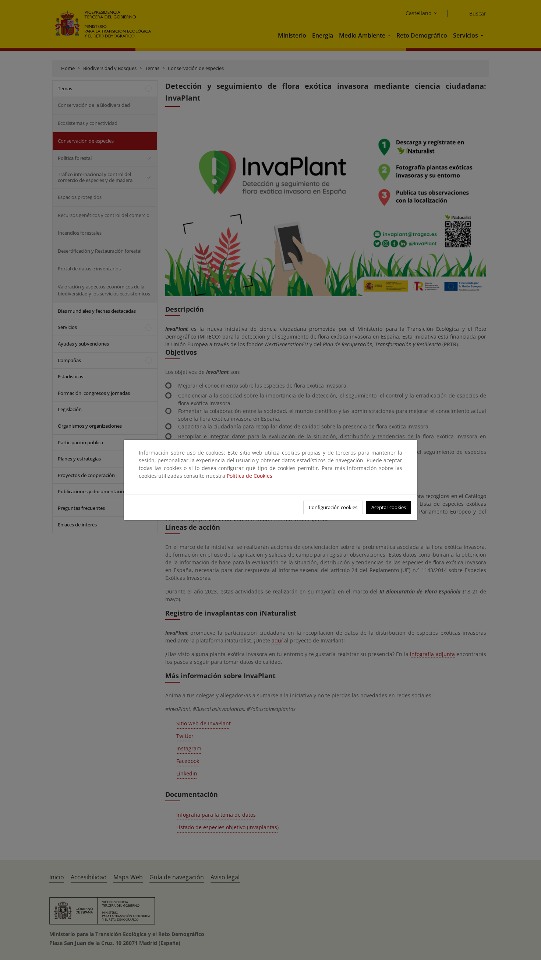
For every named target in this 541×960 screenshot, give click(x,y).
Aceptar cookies (388, 507)
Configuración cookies (333, 507)
